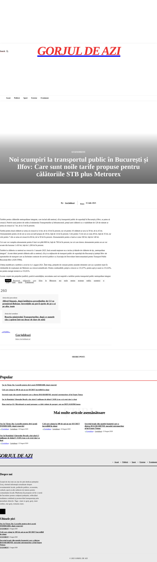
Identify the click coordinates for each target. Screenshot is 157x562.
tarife (20, 282)
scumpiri (97, 280)
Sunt (14, 282)
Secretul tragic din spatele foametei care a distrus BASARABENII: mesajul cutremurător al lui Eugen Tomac (42, 395)
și (103, 280)
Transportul (29, 282)
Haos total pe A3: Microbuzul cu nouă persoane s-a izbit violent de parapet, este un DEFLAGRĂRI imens (41, 404)
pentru (73, 280)
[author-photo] (5, 429)
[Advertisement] (78, 77)
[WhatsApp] (87, 363)
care (34, 280)
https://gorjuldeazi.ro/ (22, 339)
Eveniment (78, 152)
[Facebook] (61, 363)
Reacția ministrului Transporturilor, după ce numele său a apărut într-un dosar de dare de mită (29, 318)
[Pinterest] (78, 363)
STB (7, 282)
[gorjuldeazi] (6, 337)
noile (66, 280)
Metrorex (52, 280)
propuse (81, 280)
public (88, 280)
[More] (96, 363)
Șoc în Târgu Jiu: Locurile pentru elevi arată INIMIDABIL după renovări (29, 385)
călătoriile (26, 280)
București (16, 280)
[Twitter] (69, 363)
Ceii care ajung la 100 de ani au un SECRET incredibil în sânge (25, 390)
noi (60, 280)
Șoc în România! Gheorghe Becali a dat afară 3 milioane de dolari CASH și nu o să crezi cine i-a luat (39, 399)
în (46, 280)
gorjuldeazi (70, 203)
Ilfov (41, 280)
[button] (4, 51)
